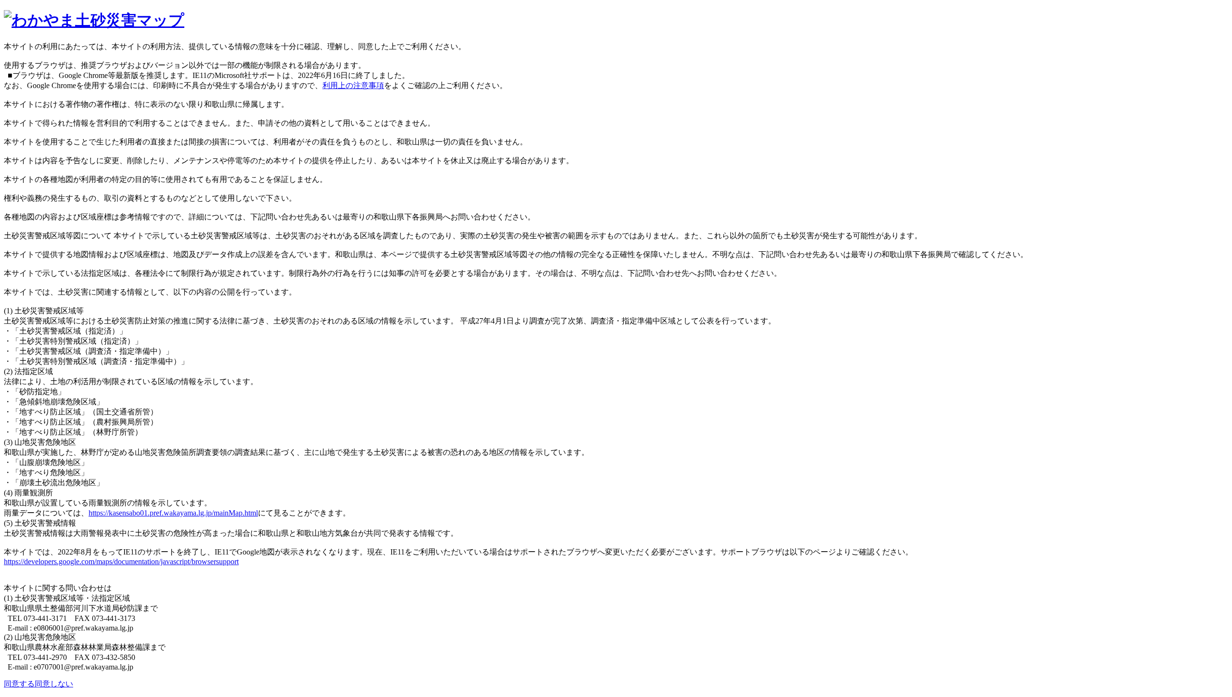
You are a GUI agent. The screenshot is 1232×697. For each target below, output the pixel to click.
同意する (19, 684)
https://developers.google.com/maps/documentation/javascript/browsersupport (121, 561)
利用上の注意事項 (353, 85)
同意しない (54, 684)
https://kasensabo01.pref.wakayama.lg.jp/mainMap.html (173, 513)
